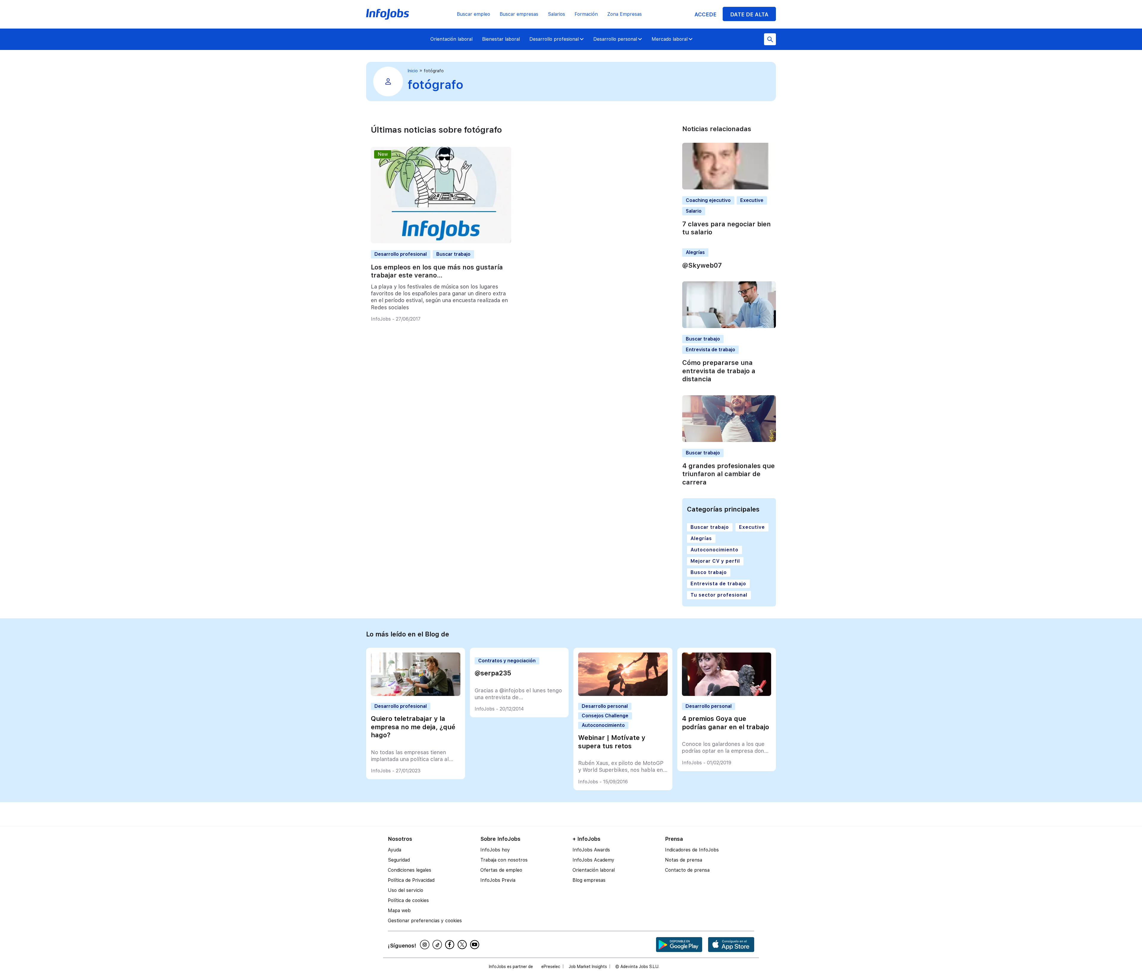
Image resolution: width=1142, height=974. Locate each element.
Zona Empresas (624, 14)
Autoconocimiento (714, 550)
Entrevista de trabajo (710, 349)
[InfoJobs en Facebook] (450, 944)
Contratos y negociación (507, 661)
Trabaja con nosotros (504, 860)
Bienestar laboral (501, 39)
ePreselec (550, 966)
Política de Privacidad (411, 880)
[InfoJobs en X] (463, 944)
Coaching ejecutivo (708, 200)
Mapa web (399, 910)
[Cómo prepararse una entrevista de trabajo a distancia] (729, 326)
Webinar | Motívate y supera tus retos (611, 742)
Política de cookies (408, 900)
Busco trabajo (709, 572)
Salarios (556, 14)
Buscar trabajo (453, 254)
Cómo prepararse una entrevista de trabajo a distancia (718, 371)
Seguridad (399, 860)
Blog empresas (588, 880)
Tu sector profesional (719, 595)
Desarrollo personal (615, 39)
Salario (694, 211)
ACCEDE (705, 14)
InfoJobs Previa (497, 880)
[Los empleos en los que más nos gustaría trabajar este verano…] (441, 241)
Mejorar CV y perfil (715, 561)
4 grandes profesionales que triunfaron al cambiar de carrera (728, 474)
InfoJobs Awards (591, 850)
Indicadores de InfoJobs (692, 850)
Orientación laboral (451, 39)
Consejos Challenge (605, 716)
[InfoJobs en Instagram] (425, 944)
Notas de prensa (683, 860)
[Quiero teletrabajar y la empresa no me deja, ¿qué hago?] (415, 694)
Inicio (413, 70)
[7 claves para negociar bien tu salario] (729, 188)
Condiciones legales (409, 870)
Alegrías (695, 252)
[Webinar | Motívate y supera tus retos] (623, 694)
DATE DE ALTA (749, 14)
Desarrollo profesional (554, 39)
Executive (751, 200)
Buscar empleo (473, 14)
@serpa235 (493, 673)
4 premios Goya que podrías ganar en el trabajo (725, 723)
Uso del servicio (405, 890)
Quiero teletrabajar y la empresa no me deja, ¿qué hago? (413, 727)
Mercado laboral (670, 39)
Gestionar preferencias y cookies (425, 920)
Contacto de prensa (687, 870)
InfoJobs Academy (593, 860)
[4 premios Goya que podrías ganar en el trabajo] (726, 694)
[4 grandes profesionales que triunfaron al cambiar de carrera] (729, 440)
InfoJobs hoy (495, 850)
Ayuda (394, 850)
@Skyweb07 (702, 265)
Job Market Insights (588, 966)
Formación (586, 14)
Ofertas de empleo (501, 870)
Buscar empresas (519, 14)
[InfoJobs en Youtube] (475, 944)
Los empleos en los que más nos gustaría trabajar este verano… (437, 271)
